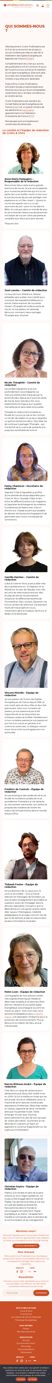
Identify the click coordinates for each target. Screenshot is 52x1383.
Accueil (26, 1340)
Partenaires (26, 1352)
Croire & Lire (26, 1314)
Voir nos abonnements (26, 1246)
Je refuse (32, 1379)
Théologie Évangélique (26, 1320)
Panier (26, 1328)
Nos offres (26, 1325)
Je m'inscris (41, 1293)
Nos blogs (26, 1346)
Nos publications (26, 1308)
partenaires (28, 110)
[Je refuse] (49, 1374)
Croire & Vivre (26, 1311)
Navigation (26, 1337)
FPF (31, 116)
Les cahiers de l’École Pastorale (26, 1317)
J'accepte (21, 1379)
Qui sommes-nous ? (26, 1343)
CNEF (16, 107)
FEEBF (29, 58)
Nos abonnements (26, 1331)
